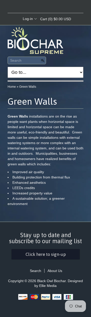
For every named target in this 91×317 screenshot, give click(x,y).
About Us (55, 271)
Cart (55, 19)
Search (15, 60)
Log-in (28, 19)
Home (12, 86)
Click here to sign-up (46, 254)
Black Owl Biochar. (52, 281)
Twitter (49, 6)
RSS (32, 6)
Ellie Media (48, 286)
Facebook (40, 6)
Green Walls (27, 86)
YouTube (58, 6)
